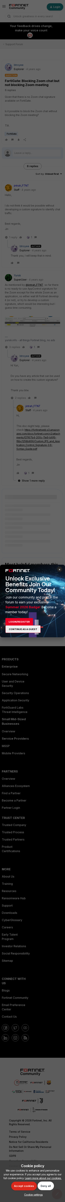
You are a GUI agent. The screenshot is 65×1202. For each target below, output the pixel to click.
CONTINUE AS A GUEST (23, 629)
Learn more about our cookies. (43, 1178)
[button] (32, 1194)
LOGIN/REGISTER (19, 621)
